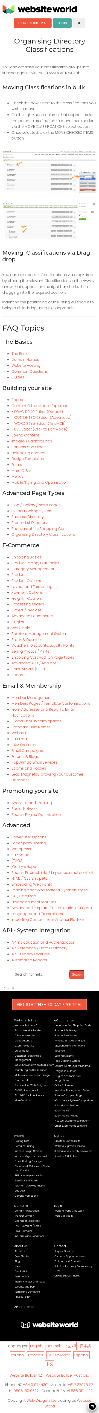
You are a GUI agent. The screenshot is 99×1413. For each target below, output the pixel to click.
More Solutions (23, 1100)
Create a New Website (67, 1141)
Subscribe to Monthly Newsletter (73, 1151)
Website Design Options (28, 1151)
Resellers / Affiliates (65, 1156)
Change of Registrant (27, 1221)
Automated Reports (29, 960)
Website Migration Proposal (31, 1156)
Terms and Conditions (27, 1292)
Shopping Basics (26, 557)
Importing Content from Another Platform (48, 919)
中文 (49, 1364)
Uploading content (29, 453)
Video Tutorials (23, 1040)
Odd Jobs (20, 1190)
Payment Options (27, 592)
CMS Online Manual (26, 1090)
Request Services (64, 1251)
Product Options (26, 580)
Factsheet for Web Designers (31, 1085)
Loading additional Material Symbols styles (50, 890)
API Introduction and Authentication (44, 942)
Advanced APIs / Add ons (34, 663)
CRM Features (24, 744)
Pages (17, 399)
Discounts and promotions (70, 1045)
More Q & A (21, 470)
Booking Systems (64, 1056)
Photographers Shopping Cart (39, 528)
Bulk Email (20, 738)
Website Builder (26, 1020)
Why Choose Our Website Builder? (34, 1065)
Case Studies (22, 1256)
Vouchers (60, 1050)
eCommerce (64, 1020)
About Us (21, 1246)
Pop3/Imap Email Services (34, 762)
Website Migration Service (70, 1146)
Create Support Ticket (67, 1275)
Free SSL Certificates (26, 1180)
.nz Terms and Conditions (29, 1236)
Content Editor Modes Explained (40, 405)
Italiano (17, 1355)
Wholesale (21, 628)
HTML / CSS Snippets (29, 878)
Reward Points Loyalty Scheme (72, 1066)
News (18, 1266)
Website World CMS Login (69, 1210)
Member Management (32, 697)
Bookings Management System (39, 633)
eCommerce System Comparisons (74, 1100)
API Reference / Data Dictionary (39, 948)
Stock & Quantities (28, 639)
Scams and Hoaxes (29, 768)
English (36, 1346)
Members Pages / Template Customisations (51, 703)
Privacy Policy (22, 1297)
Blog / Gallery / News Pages (36, 505)
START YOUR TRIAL (32, 23)
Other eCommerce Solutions (71, 1126)
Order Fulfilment (64, 1085)
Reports (18, 674)
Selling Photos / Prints (30, 651)
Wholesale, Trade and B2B (70, 1040)
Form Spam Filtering (29, 843)
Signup (59, 1136)
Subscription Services (67, 1105)
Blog (17, 1261)
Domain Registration (27, 1210)
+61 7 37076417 (80, 1384)
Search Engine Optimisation (36, 814)
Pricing (19, 1136)
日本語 (85, 1346)
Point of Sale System (66, 1035)
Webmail (19, 733)
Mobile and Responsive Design (32, 1075)
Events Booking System (32, 511)
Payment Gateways (66, 1030)
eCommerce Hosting (67, 1115)
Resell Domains (23, 1231)
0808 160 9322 (26, 1390)
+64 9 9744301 (35, 1384)
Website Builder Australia (67, 1375)
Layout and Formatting (32, 586)
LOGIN (62, 23)
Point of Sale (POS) (28, 669)
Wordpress (21, 849)
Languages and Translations (37, 913)
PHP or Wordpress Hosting (29, 1175)
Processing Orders (28, 604)
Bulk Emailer (22, 1050)
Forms (17, 464)
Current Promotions (26, 1196)
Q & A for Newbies (25, 1035)
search (79, 23)
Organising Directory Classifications (43, 534)
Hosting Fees (22, 1141)
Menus (17, 476)
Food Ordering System (67, 1061)
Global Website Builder (28, 1030)
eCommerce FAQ (24, 1045)
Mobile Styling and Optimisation (40, 482)
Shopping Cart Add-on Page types (43, 657)
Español (81, 1355)
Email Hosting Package (28, 1161)
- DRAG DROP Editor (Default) (37, 411)
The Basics (21, 353)
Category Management (33, 569)
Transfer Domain (24, 1216)
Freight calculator (65, 1071)
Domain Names (25, 359)
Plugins (18, 622)
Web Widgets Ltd (41, 1400)
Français (35, 1355)
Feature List (21, 1080)
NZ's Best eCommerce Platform (72, 1120)
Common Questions (30, 371)
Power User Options (29, 837)
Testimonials (22, 1276)
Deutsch (54, 1346)
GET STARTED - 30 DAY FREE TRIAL (49, 1004)
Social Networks (25, 808)
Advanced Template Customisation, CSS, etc (52, 907)
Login (58, 1206)
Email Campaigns (27, 750)
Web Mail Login (64, 1216)
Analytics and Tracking (32, 802)
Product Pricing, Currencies (35, 563)
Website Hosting (26, 365)
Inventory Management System (73, 1090)
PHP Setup (20, 855)
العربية (71, 1346)
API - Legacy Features (31, 954)
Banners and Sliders (29, 447)
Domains (21, 1206)
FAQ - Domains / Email (28, 1226)
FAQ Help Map (24, 896)
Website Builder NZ (26, 1025)
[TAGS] (18, 860)
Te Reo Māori (58, 1355)
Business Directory (28, 516)
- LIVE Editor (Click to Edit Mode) (39, 429)
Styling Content (25, 435)
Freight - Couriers (27, 598)
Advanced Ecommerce (32, 616)
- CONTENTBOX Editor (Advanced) (42, 417)
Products (20, 574)
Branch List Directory (29, 522)
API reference (24, 1307)
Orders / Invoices (27, 610)
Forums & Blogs (25, 756)
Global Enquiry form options (36, 721)
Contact (60, 1246)
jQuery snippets (25, 866)
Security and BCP (25, 1286)
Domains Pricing (24, 1146)
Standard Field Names (31, 727)
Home (10, 988)
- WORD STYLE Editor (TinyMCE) (38, 423)
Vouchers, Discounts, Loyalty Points (43, 645)
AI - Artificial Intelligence (29, 1095)
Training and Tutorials (68, 1261)
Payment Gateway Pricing (30, 1185)
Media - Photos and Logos (30, 1281)
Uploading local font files (34, 902)
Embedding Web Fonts (32, 884)
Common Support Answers (70, 1256)
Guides (18, 377)
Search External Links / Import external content (52, 872)
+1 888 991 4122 (80, 1390)
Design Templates (28, 458)
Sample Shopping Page (68, 1095)
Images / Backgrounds (32, 441)
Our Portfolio (22, 1271)
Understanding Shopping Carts (73, 1025)
